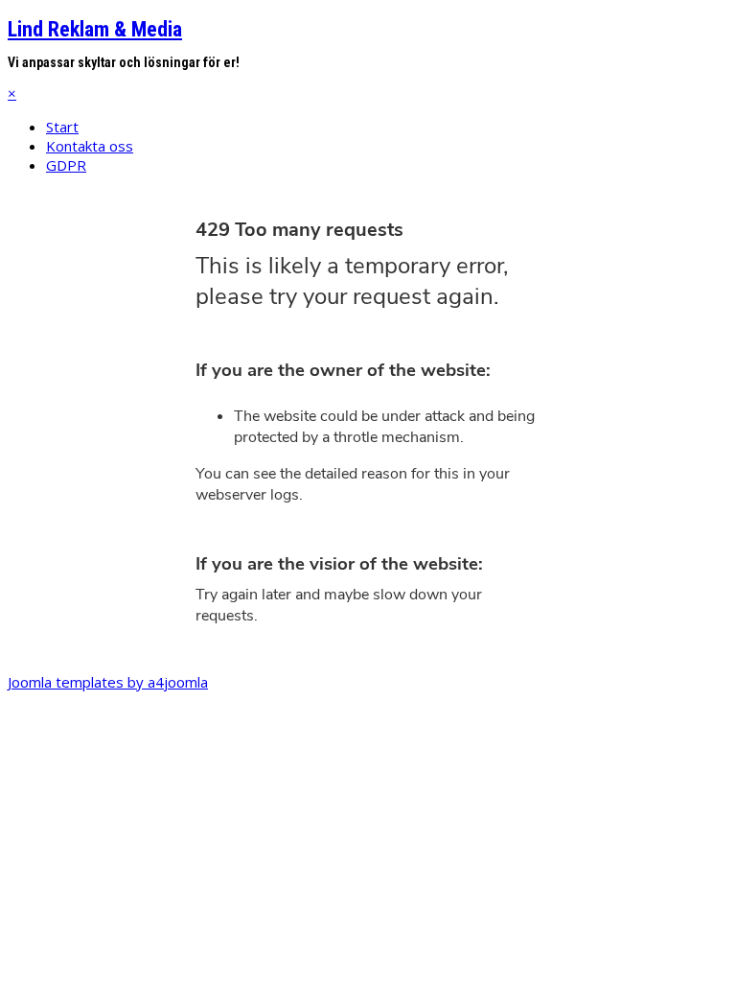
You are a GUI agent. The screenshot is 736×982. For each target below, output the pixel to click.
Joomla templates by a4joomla (108, 681)
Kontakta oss (89, 145)
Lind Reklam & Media (95, 29)
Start (62, 126)
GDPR (66, 165)
